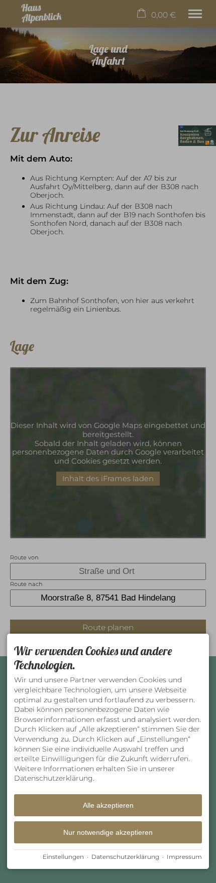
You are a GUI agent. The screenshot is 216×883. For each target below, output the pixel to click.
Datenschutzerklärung (125, 856)
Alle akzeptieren (108, 805)
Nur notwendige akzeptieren (108, 832)
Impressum (184, 856)
